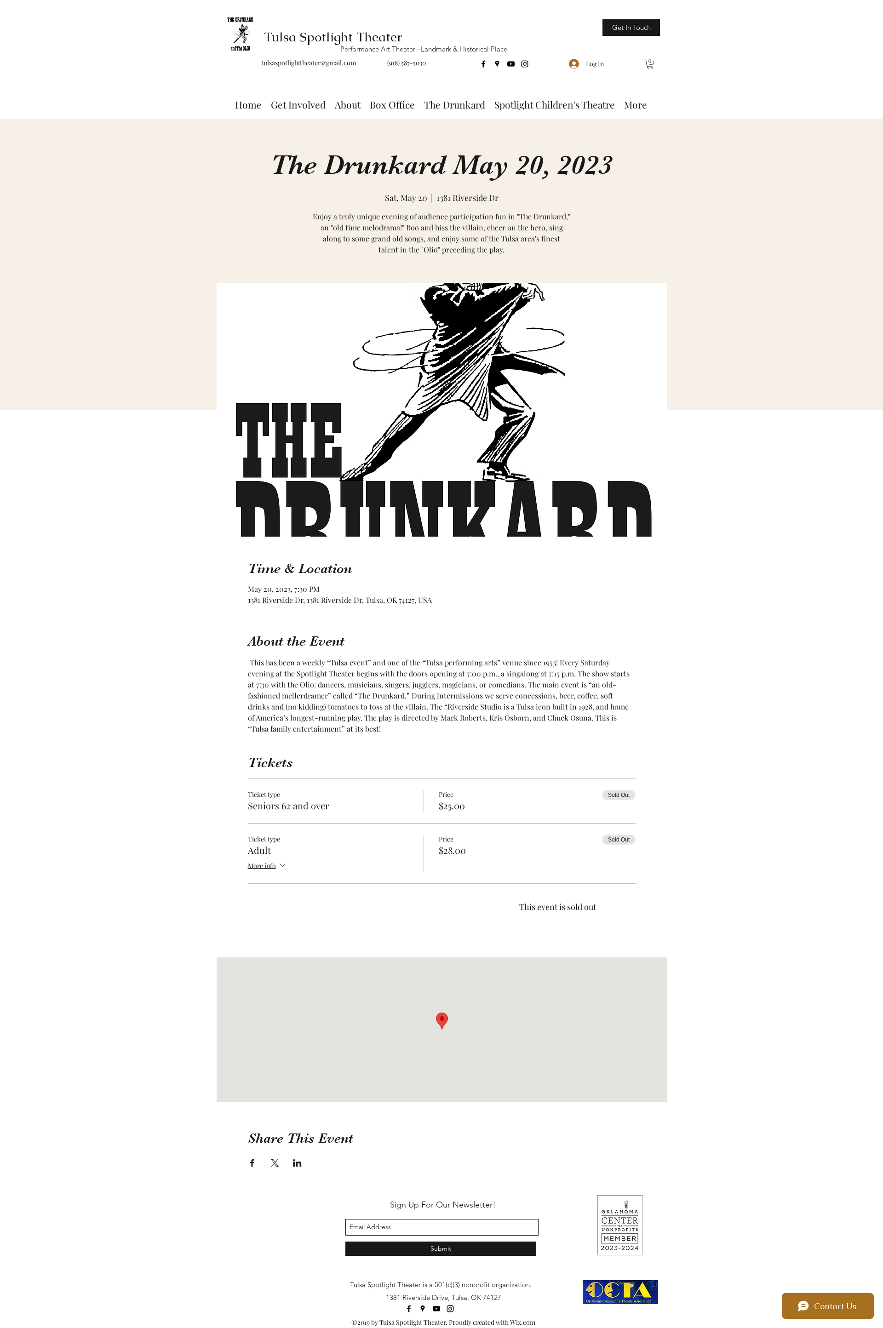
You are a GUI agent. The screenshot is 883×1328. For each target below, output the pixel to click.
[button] (650, 64)
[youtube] (511, 64)
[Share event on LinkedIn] (297, 1163)
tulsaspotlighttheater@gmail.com (308, 62)
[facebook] (483, 64)
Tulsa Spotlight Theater (333, 37)
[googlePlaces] (497, 64)
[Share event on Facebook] (252, 1163)
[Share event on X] (274, 1163)
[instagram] (524, 64)
